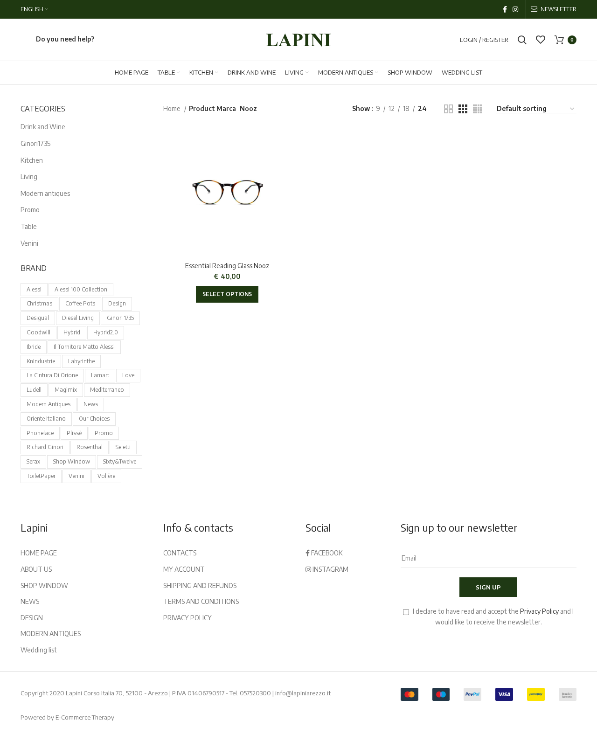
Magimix (66, 389)
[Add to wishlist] (284, 142)
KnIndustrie (41, 361)
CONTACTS (179, 553)
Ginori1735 (35, 143)
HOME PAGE (39, 553)
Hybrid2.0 (105, 332)
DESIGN (32, 618)
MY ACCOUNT (184, 569)
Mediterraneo (107, 389)
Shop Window (71, 461)
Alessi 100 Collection (81, 289)
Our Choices (94, 418)
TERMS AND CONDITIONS (201, 601)
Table (29, 226)
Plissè (74, 432)
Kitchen (32, 160)
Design (117, 303)
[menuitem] (34, 9)
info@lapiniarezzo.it (303, 693)
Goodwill (38, 332)
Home (172, 108)
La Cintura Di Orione (52, 375)
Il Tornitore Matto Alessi (84, 346)
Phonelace (40, 432)
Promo (30, 210)
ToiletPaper (41, 475)
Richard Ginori (45, 446)
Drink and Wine (43, 127)
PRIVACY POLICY (187, 618)
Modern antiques (45, 193)
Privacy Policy (539, 611)
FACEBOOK (326, 553)
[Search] (522, 39)
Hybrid (71, 332)
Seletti (123, 446)
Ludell (34, 389)
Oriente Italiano (46, 418)
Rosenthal (89, 446)
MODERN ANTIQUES (51, 633)
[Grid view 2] (448, 108)
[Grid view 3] (462, 108)
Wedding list (39, 650)
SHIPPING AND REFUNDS (199, 585)
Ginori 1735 (120, 317)
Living (29, 176)
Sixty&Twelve (119, 461)
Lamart (100, 375)
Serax (33, 461)
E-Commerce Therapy (85, 717)
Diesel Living (78, 317)
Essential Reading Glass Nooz (227, 266)
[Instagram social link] (515, 9)
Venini (29, 243)
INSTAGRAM (329, 569)
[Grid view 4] (477, 108)
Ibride (34, 346)
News (90, 404)
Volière (106, 475)
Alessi (34, 289)
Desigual (38, 317)
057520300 (255, 693)
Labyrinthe (81, 361)
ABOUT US (36, 569)
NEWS (30, 601)
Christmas (39, 303)
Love (128, 375)
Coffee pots (80, 303)
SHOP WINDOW (44, 585)
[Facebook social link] (505, 9)
